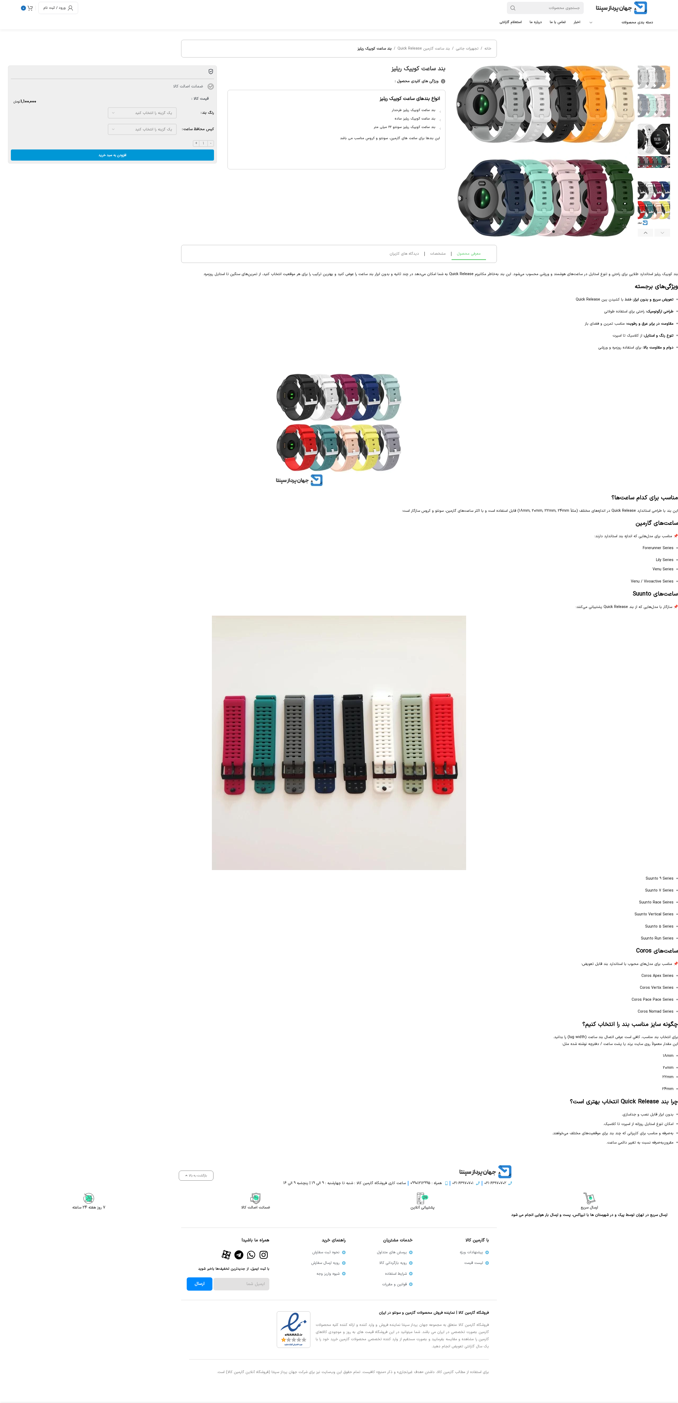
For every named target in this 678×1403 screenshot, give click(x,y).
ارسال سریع (589, 1207)
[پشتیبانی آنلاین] (422, 1198)
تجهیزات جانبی (467, 48)
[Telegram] (238, 1254)
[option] (553, 231)
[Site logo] (623, 8)
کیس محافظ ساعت (198, 129)
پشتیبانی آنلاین (423, 1207)
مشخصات (438, 254)
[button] (662, 233)
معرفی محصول (469, 254)
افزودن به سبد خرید (112, 155)
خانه (487, 48)
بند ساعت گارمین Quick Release (424, 48)
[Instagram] (263, 1254)
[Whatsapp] (251, 1254)
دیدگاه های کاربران (404, 254)
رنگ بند (208, 113)
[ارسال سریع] (589, 1198)
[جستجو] (513, 8)
